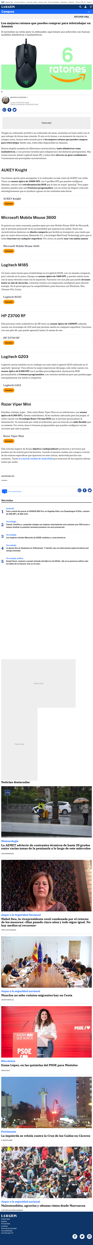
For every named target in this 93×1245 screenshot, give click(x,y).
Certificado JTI (7, 1233)
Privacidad (5, 1224)
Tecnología (11, 521)
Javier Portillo (7, 1000)
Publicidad (5, 1219)
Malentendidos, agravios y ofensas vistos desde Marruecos (43, 1206)
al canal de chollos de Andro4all (35, 458)
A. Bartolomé (6, 1140)
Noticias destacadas (15, 782)
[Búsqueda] (80, 7)
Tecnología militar (14, 558)
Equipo (4, 1221)
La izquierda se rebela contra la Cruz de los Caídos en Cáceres (45, 1136)
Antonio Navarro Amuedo (12, 1210)
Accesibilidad (6, 1231)
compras (4, 480)
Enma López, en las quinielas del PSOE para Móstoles (39, 1065)
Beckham (64, 2)
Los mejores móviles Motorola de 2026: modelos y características (36, 537)
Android (10, 508)
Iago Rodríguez (7, 854)
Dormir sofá (42, 2)
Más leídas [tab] (7, 500)
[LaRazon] (10, 6)
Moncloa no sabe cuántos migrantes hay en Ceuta (36, 995)
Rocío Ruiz (5, 1070)
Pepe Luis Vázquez (8, 930)
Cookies (4, 1226)
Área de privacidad (9, 1228)
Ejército (71, 2)
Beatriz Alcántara (18, 97)
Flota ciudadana (54, 2)
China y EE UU (80, 2)
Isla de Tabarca (19, 2)
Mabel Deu (9, 2)
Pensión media (32, 2)
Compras (7, 11)
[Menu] (91, 7)
